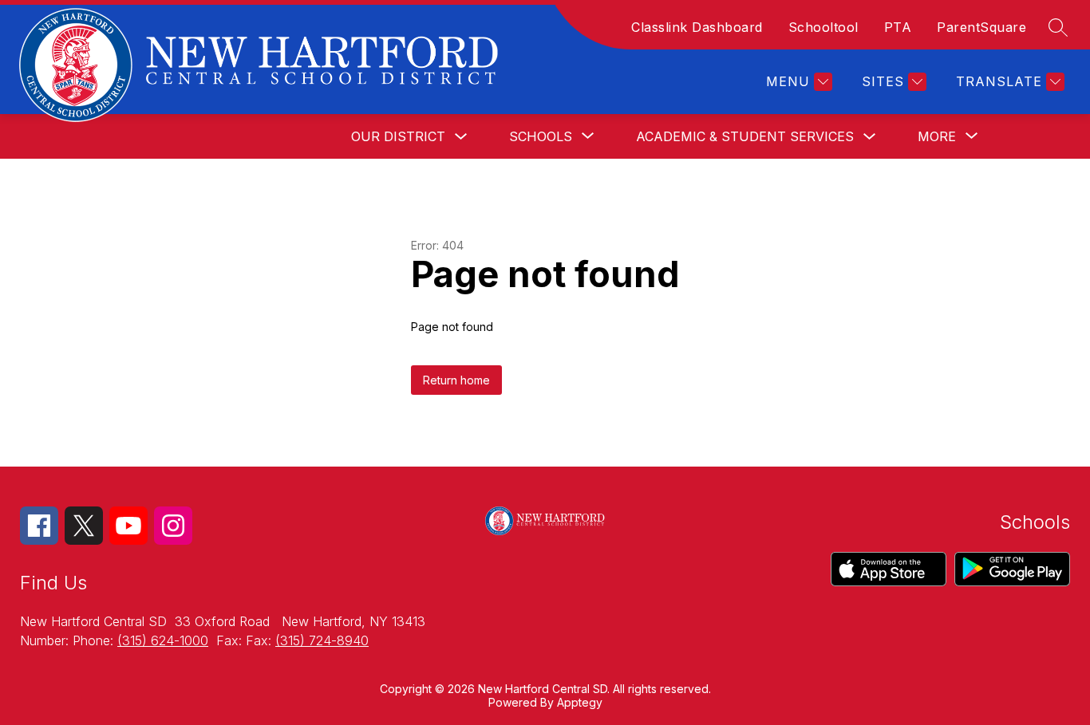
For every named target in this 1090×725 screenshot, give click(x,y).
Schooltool (823, 27)
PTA (898, 27)
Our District (398, 136)
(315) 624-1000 (162, 640)
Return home (456, 380)
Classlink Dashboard (697, 27)
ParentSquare (981, 27)
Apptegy (579, 702)
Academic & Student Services (745, 136)
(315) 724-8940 (322, 640)
